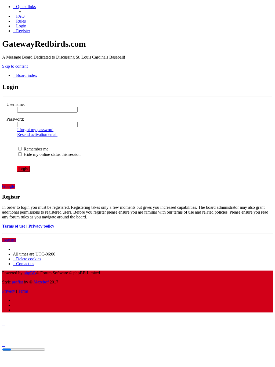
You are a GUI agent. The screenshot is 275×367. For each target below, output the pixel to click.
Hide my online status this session (52, 154)
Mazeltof (41, 282)
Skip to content (15, 66)
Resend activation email (37, 134)
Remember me (35, 149)
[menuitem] (19, 16)
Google (8, 186)
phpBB (30, 273)
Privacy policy (41, 226)
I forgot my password (35, 129)
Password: (15, 119)
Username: (15, 104)
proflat (17, 282)
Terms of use (13, 226)
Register (9, 240)
